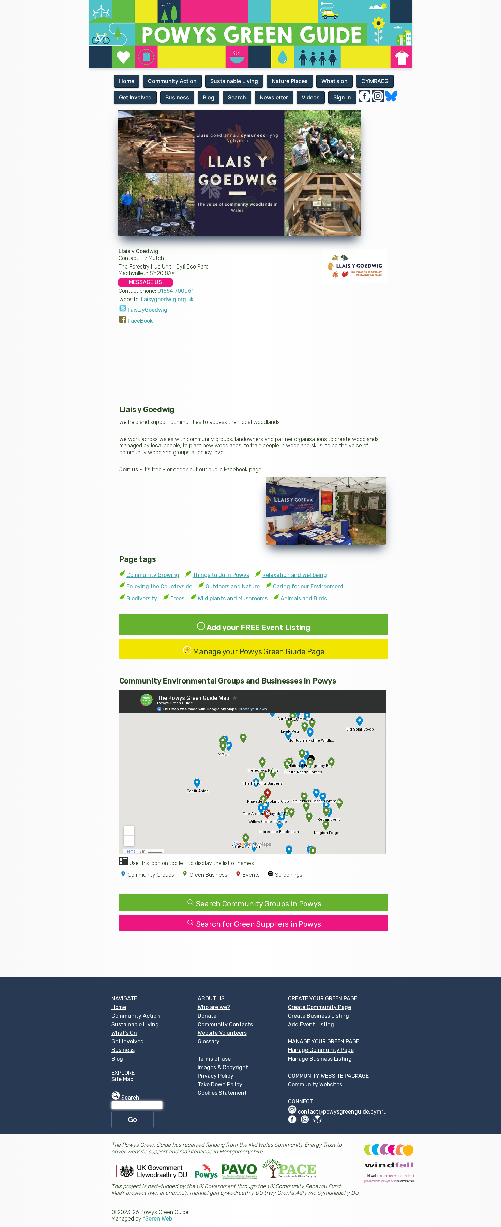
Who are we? (214, 1007)
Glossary (208, 1041)
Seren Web (158, 1218)
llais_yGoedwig (146, 310)
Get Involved (127, 1041)
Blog (117, 1059)
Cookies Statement (222, 1093)
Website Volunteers (222, 1033)
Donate (207, 1016)
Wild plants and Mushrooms (233, 598)
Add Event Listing (311, 1024)
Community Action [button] (172, 81)
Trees (177, 598)
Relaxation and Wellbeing (294, 575)
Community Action (135, 1016)
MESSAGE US (145, 282)
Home (118, 1007)
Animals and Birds (303, 598)
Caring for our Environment (308, 586)
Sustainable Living (135, 1024)
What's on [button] (334, 81)
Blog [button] (208, 97)
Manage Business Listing (320, 1059)
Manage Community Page (321, 1050)
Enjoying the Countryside (159, 586)
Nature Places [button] (290, 81)
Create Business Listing (318, 1016)
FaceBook (139, 321)
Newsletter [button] (274, 97)
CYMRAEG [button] (375, 81)
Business (123, 1050)
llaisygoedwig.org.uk (167, 299)
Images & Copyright (223, 1067)
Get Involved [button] (135, 97)
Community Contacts (225, 1024)
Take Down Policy (220, 1084)
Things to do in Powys (221, 575)
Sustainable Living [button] (234, 81)
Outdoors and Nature (233, 586)
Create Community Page (319, 1007)
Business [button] (177, 97)
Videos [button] (311, 97)
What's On (124, 1033)
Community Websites (315, 1084)
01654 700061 (175, 291)
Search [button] (237, 97)
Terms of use (214, 1059)
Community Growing (152, 575)
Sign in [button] (342, 97)
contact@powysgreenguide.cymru (342, 1111)
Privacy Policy (215, 1076)
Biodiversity (141, 598)
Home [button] (126, 81)
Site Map (122, 1079)
